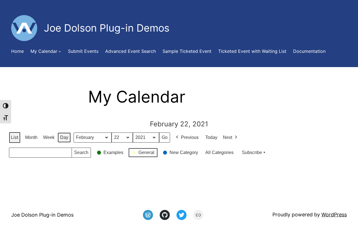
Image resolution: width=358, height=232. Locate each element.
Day (64, 137)
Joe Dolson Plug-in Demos (42, 215)
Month (31, 137)
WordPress (334, 214)
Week (49, 137)
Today (211, 137)
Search (81, 154)
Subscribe (252, 152)
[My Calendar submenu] (59, 51)
